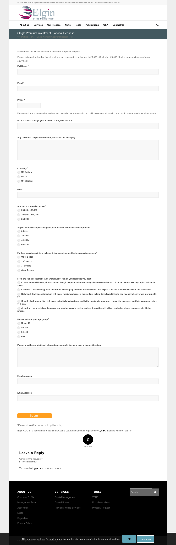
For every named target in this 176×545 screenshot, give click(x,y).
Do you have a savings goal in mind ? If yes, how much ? (45, 120)
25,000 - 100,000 (29, 210)
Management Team (26, 502)
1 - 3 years (26, 261)
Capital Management (65, 497)
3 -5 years (26, 266)
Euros (24, 176)
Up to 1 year (27, 257)
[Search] (156, 25)
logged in (36, 468)
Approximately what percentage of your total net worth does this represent (54, 227)
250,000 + (26, 219)
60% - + (25, 244)
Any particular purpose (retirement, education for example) (46, 137)
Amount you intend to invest (31, 206)
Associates (23, 507)
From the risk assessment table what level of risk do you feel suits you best (54, 278)
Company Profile (25, 497)
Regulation (22, 518)
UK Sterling (26, 181)
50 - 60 (24, 332)
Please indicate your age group (33, 319)
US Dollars (26, 172)
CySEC (102, 430)
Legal (20, 512)
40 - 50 (24, 327)
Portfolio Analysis (101, 502)
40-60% (25, 240)
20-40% (25, 235)
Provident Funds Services (68, 507)
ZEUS (95, 497)
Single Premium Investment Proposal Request (45, 33)
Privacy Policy (24, 523)
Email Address (24, 376)
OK (129, 538)
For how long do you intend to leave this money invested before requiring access (57, 253)
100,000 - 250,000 (29, 214)
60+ (23, 336)
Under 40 (25, 323)
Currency (22, 168)
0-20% (24, 231)
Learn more (146, 538)
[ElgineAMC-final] (36, 12)
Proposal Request (101, 507)
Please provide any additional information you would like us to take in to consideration (59, 345)
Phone (21, 100)
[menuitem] (24, 25)
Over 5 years (27, 270)
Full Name (23, 66)
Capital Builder (62, 502)
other (20, 189)
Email (20, 83)
